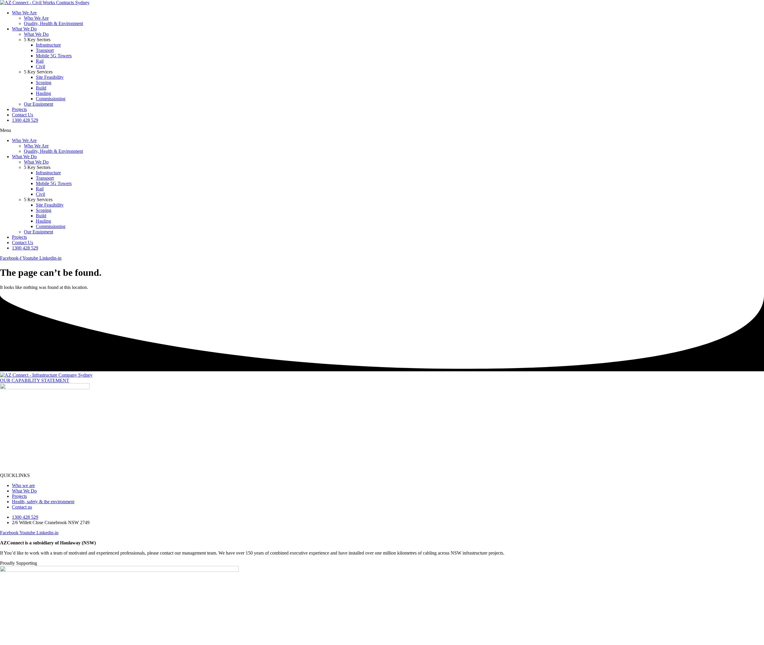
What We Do (24, 28)
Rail (40, 61)
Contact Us (22, 114)
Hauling (43, 93)
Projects (19, 109)
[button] (382, 130)
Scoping (43, 82)
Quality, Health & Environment (53, 23)
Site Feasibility (50, 77)
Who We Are (24, 12)
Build (41, 87)
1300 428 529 (25, 120)
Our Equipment (38, 104)
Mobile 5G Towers (54, 55)
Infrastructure (48, 44)
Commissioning (50, 98)
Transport (45, 50)
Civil (40, 66)
